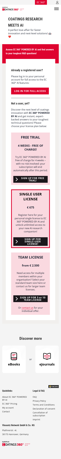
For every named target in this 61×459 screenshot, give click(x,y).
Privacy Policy (39, 400)
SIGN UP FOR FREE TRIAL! (32, 179)
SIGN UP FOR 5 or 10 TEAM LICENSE (32, 299)
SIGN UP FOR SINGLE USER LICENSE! (33, 242)
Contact (6, 411)
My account (8, 407)
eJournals (47, 364)
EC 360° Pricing (9, 403)
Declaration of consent (44, 408)
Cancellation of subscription (40, 414)
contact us (27, 307)
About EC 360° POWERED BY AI (14, 398)
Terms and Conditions (44, 404)
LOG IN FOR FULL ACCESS (30, 91)
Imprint (36, 419)
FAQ (35, 396)
